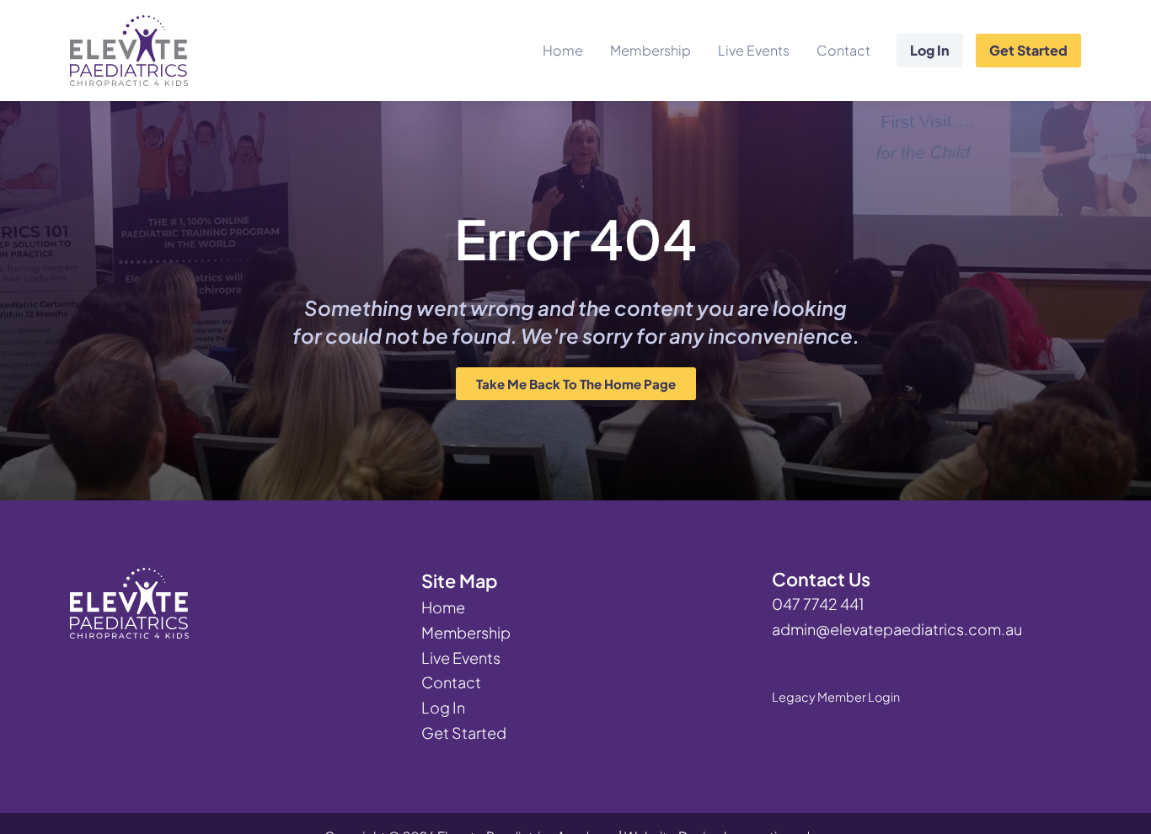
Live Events (754, 50)
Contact (843, 50)
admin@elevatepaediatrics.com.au (897, 629)
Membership (650, 50)
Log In (930, 50)
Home (563, 50)
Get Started (1028, 50)
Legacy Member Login (836, 696)
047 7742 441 (818, 603)
